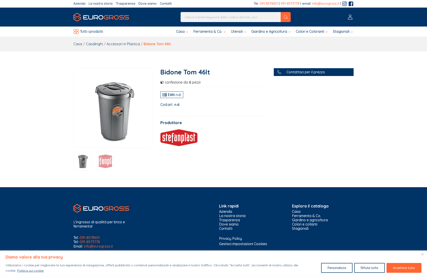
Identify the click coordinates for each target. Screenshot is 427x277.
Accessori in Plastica (123, 44)
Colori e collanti (304, 224)
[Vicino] (422, 254)
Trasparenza (125, 4)
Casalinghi (94, 44)
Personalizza (337, 268)
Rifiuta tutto (369, 268)
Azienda (79, 4)
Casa (77, 44)
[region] (213, 263)
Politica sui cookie (30, 271)
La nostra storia (101, 4)
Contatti (166, 4)
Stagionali (300, 228)
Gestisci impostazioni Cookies (243, 244)
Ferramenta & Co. (306, 216)
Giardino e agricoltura (310, 220)
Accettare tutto (404, 268)
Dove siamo (148, 4)
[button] (182, 31)
